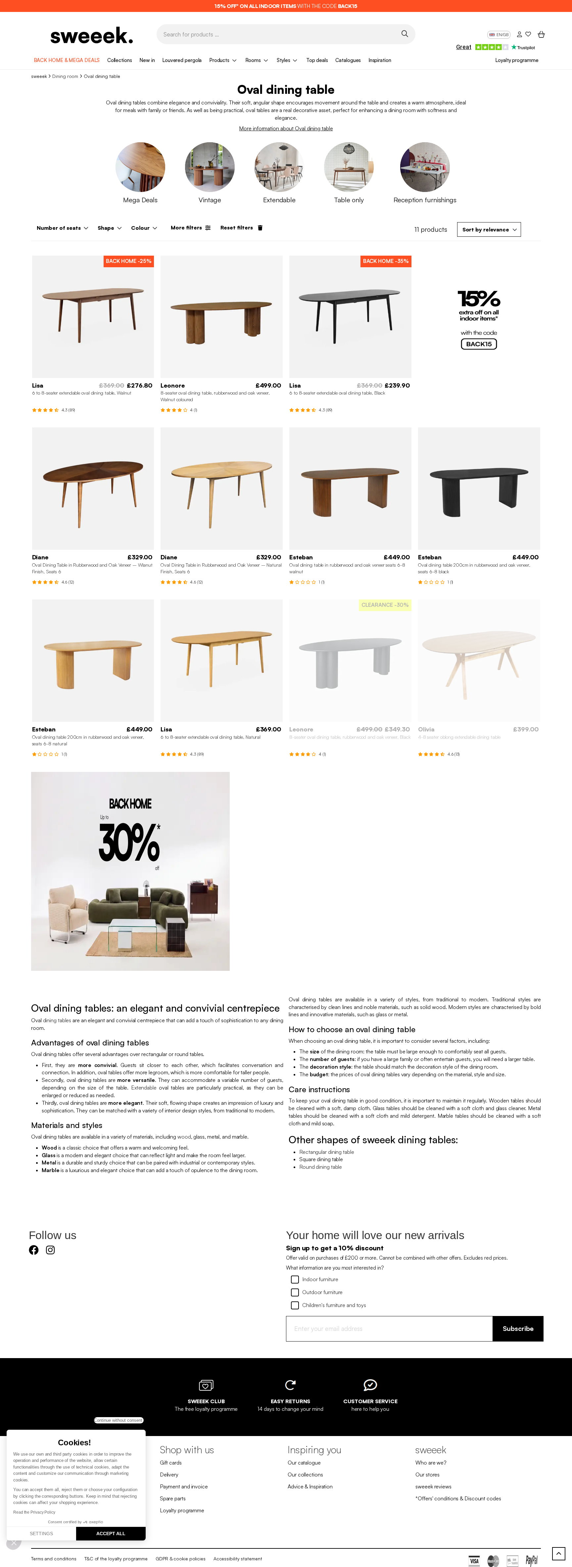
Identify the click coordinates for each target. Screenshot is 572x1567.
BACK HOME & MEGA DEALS (67, 60)
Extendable (144, 1087)
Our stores (427, 1474)
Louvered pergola (182, 60)
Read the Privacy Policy (34, 1512)
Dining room (65, 76)
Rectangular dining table (326, 1152)
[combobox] (489, 229)
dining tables (57, 1020)
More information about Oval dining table (286, 128)
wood (184, 1136)
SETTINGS (41, 1533)
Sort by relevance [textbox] (485, 229)
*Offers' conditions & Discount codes (458, 1498)
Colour (140, 227)
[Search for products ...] (405, 34)
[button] (14, 1542)
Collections (119, 60)
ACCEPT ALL (110, 1533)
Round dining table (320, 1166)
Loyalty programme (516, 60)
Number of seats (59, 227)
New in (147, 60)
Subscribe (518, 1328)
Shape (106, 227)
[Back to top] (558, 1553)
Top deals (317, 60)
